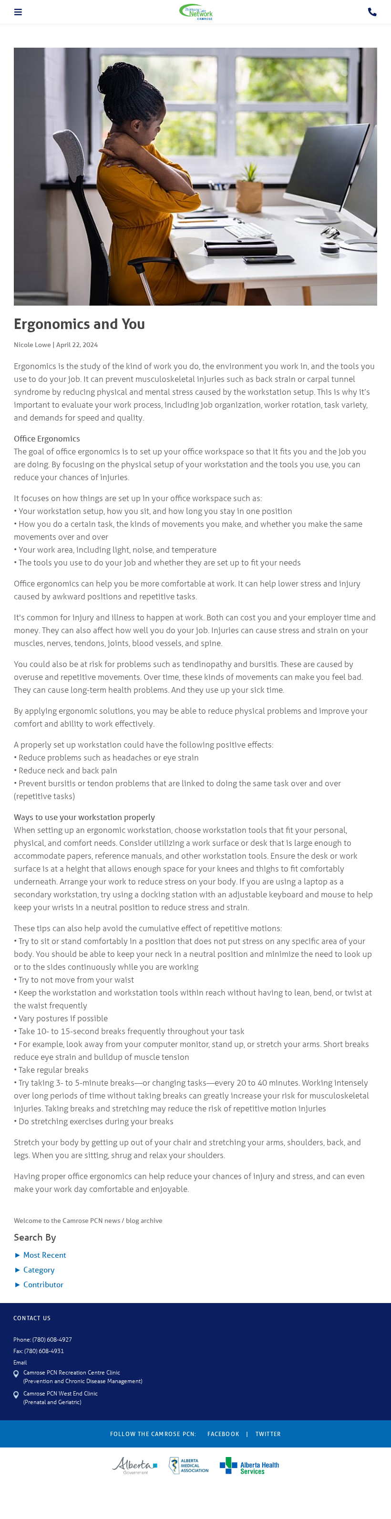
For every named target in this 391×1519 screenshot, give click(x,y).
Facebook (223, 1434)
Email (20, 1362)
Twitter (268, 1434)
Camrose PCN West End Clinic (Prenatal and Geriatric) (60, 1397)
